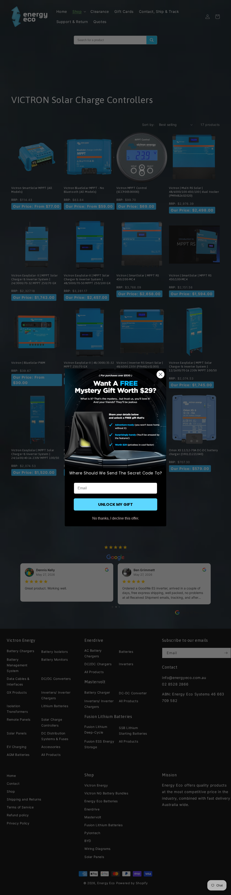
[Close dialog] (160, 374)
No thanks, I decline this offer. (115, 518)
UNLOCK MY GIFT (115, 504)
